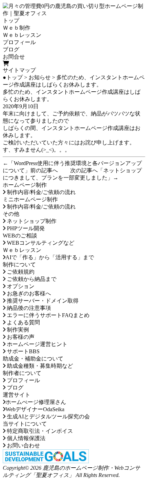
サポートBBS (23, 351)
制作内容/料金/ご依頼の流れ (41, 192)
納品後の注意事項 (28, 308)
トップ (11, 20)
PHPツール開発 (25, 228)
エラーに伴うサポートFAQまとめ (47, 315)
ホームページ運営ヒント (36, 344)
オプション (20, 286)
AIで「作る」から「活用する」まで (50, 257)
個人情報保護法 (25, 438)
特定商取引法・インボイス (39, 431)
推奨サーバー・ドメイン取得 (42, 301)
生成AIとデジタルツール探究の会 (48, 416)
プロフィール (19, 42)
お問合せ (14, 57)
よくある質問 (23, 322)
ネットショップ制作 (31, 221)
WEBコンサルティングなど (40, 243)
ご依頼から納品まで (31, 279)
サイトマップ (19, 70)
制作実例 (17, 330)
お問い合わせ (23, 445)
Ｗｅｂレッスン (22, 35)
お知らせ (40, 77)
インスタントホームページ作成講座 (85, 128)
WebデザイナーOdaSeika (35, 409)
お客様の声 (20, 337)
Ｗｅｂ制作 (16, 28)
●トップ (13, 77)
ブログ (11, 49)
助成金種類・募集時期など (39, 366)
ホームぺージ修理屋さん (36, 402)
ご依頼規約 (20, 272)
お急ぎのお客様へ (28, 293)
